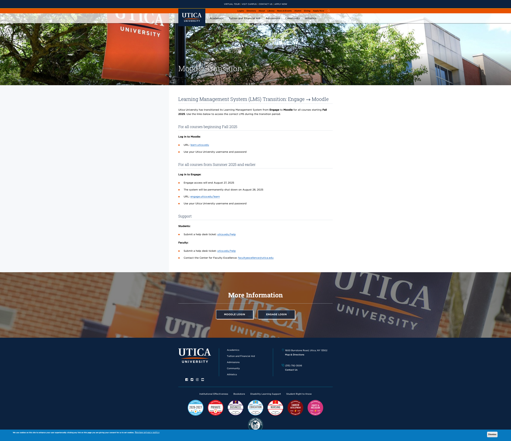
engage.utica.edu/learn (205, 196)
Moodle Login (234, 314)
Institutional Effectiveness (213, 394)
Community (292, 18)
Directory (251, 11)
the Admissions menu (273, 21)
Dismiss (492, 434)
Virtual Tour (232, 4)
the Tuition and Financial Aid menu (245, 21)
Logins (240, 11)
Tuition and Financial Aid (244, 18)
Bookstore (239, 394)
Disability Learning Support (265, 394)
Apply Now (280, 4)
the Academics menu (217, 21)
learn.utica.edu (199, 144)
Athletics (310, 18)
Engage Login (276, 314)
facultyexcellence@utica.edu (256, 257)
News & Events (284, 11)
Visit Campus (249, 4)
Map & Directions (294, 354)
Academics (216, 18)
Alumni (297, 11)
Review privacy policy (147, 432)
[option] (186, 379)
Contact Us (265, 4)
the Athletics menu (311, 21)
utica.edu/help (226, 234)
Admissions (273, 18)
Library (271, 11)
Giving (307, 11)
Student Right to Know (299, 394)
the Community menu (292, 21)
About (262, 11)
